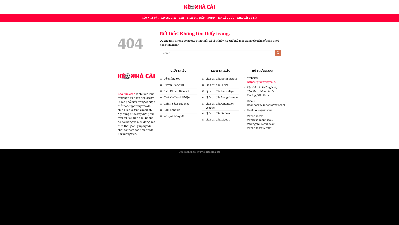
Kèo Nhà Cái (150, 18)
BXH (181, 18)
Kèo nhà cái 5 (126, 93)
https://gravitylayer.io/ (261, 81)
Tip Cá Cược (226, 18)
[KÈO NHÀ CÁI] (199, 7)
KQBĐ (211, 18)
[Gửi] (278, 53)
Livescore (168, 18)
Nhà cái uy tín (247, 18)
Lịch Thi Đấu (195, 18)
